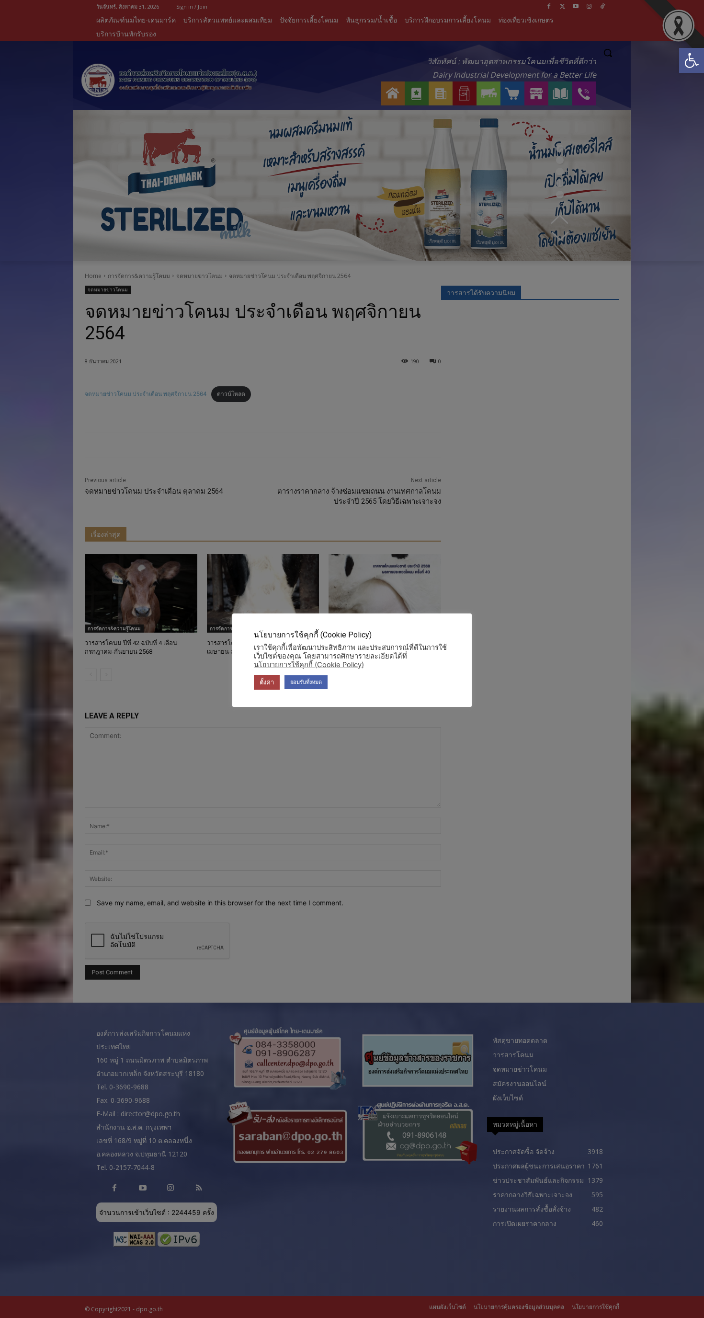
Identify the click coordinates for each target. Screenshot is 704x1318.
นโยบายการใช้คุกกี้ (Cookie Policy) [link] (309, 664)
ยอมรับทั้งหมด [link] (306, 682)
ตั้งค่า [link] (267, 682)
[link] (691, 60)
